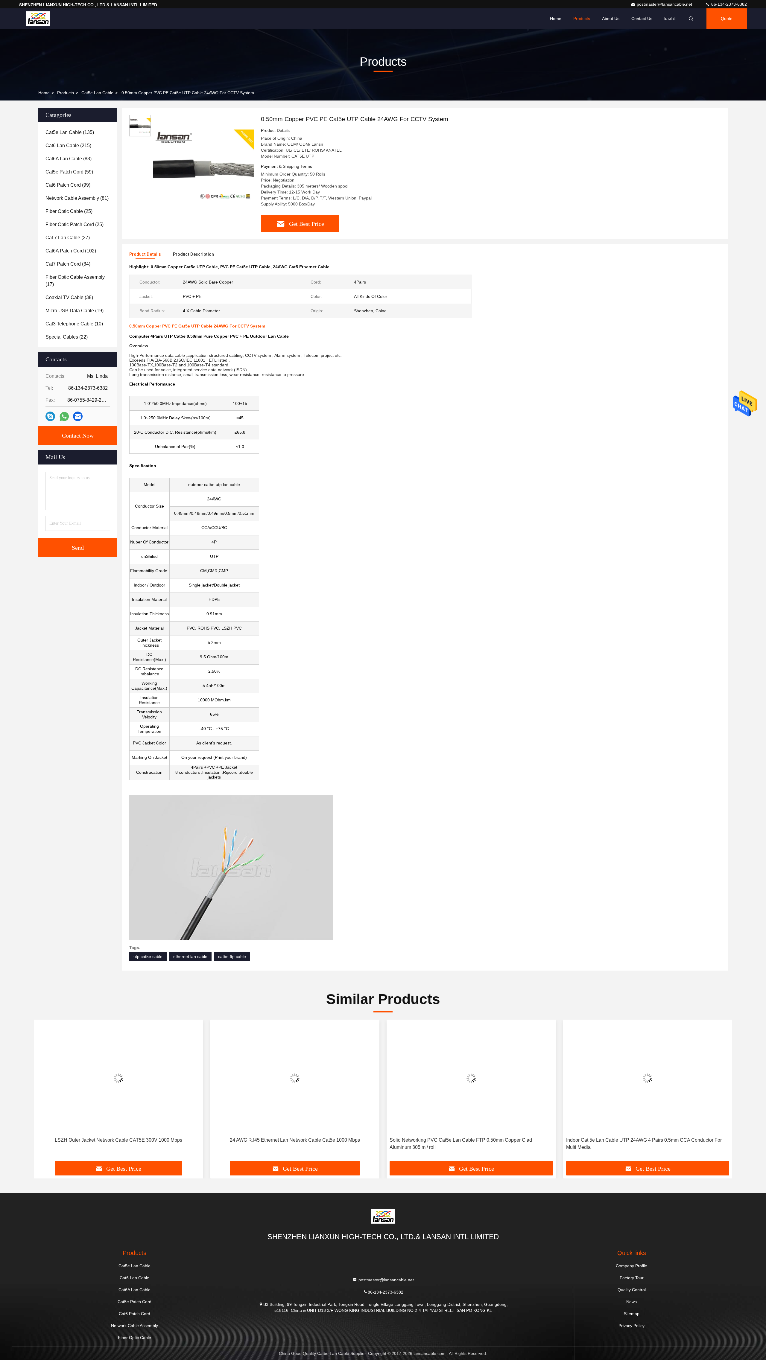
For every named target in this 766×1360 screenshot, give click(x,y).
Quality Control (632, 1289)
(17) (75, 281)
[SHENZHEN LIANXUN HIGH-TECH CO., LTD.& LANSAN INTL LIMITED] (38, 18)
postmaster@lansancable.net (665, 4)
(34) (67, 263)
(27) (67, 237)
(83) (68, 158)
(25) (68, 211)
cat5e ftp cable (232, 956)
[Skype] (50, 416)
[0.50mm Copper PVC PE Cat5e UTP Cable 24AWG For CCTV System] (203, 165)
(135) (69, 132)
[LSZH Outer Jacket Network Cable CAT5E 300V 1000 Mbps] (118, 1078)
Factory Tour (632, 1277)
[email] (78, 416)
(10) (74, 323)
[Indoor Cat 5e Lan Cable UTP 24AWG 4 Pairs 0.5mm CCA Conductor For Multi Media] (647, 1078)
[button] (44, 1092)
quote (726, 18)
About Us (610, 18)
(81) (77, 198)
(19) (74, 310)
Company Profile (631, 1265)
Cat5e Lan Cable (97, 92)
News (631, 1301)
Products (581, 18)
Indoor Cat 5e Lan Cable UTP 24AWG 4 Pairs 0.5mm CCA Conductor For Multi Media (644, 1143)
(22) (66, 336)
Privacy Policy (631, 1325)
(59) (69, 171)
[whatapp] (64, 416)
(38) (69, 297)
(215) (68, 145)
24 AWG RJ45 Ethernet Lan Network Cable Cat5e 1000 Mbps (295, 1140)
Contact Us (641, 18)
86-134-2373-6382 (728, 4)
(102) (70, 250)
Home (555, 18)
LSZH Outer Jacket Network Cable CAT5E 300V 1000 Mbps (118, 1140)
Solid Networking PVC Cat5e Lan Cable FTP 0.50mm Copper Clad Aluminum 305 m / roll (461, 1143)
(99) (67, 185)
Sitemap (631, 1313)
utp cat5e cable (147, 956)
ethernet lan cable (190, 956)
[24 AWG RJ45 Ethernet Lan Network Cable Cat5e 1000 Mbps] (295, 1078)
